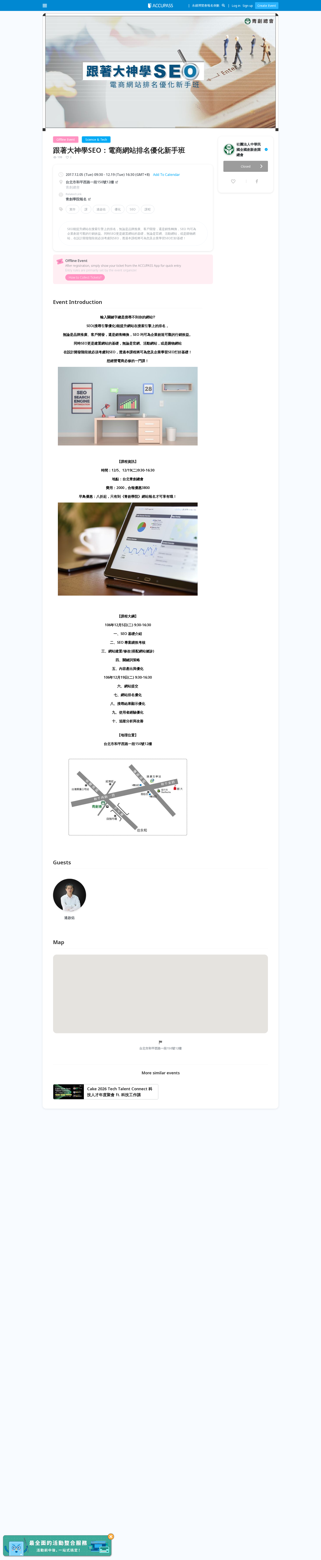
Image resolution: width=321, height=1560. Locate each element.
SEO (133, 209)
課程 (148, 209)
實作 (72, 209)
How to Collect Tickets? (85, 277)
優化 (118, 209)
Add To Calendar (166, 174)
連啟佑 (101, 209)
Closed (245, 166)
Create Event (266, 5)
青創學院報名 (76, 199)
